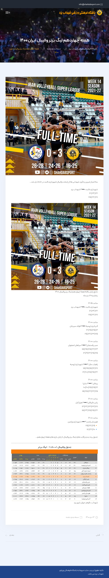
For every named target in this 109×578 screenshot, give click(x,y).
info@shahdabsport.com (89, 4)
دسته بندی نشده (72, 517)
